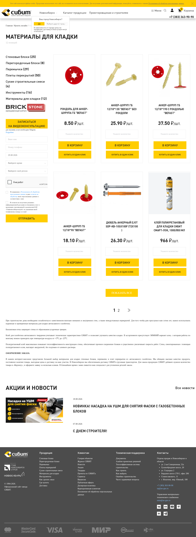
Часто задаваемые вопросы (127, 479)
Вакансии (82, 479)
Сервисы (81, 476)
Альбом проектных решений (128, 461)
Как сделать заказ (46, 479)
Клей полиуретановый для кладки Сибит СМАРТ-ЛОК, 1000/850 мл (169, 226)
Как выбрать (121, 473)
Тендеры (81, 470)
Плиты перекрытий (23, 75)
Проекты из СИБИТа (87, 473)
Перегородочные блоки (25, 63)
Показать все (121, 292)
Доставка (43, 486)
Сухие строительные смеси (51, 470)
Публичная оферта (86, 483)
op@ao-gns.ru (162, 488)
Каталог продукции (74, 12)
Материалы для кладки (26, 98)
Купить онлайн (20, 26)
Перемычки (17, 69)
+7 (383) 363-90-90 (181, 17)
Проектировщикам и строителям (108, 12)
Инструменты (19, 92)
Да (39, 24)
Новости (81, 464)
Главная (9, 26)
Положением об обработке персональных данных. (166, 3)
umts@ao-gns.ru (163, 500)
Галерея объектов (85, 458)
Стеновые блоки (21, 57)
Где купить (44, 483)
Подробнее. (10, 132)
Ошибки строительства (126, 476)
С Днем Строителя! (90, 431)
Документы (121, 458)
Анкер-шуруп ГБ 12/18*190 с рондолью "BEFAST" (169, 109)
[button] (192, 3)
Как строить (121, 470)
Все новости (185, 388)
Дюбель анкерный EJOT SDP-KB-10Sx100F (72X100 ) (122, 226)
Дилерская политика (86, 486)
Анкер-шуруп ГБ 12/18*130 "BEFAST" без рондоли (122, 109)
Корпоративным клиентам (89, 489)
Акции (81, 467)
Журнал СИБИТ (85, 461)
